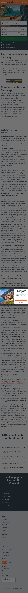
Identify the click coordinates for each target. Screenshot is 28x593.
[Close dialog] (27, 289)
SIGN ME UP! (21, 300)
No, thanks (21, 302)
